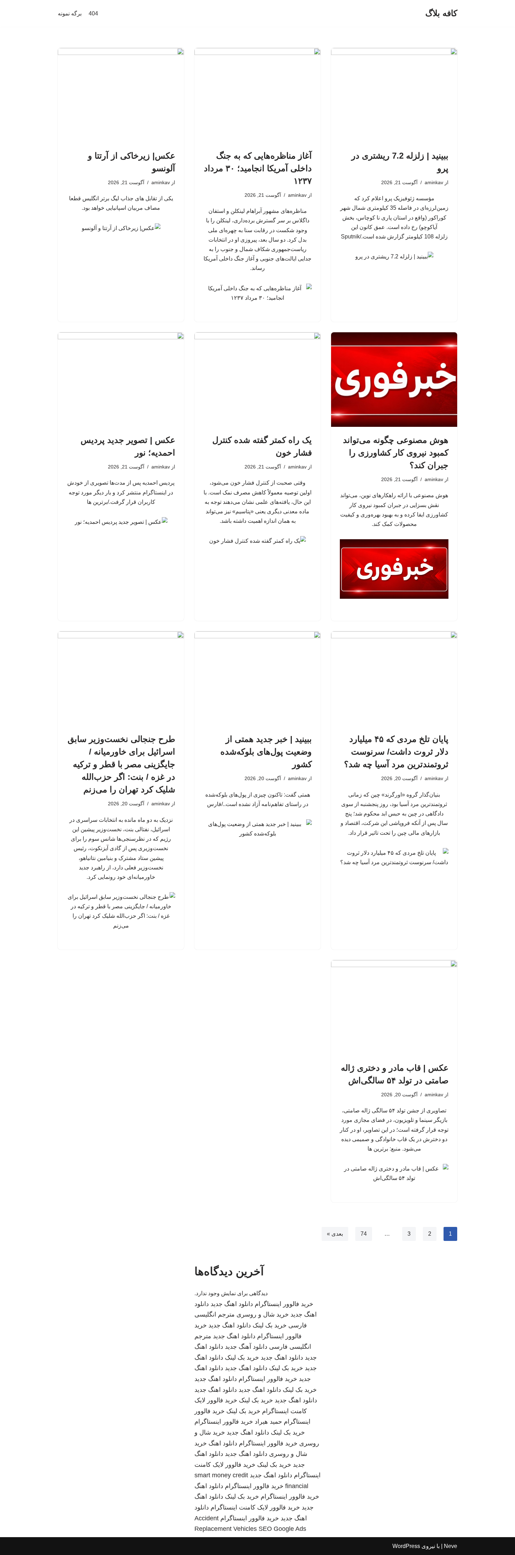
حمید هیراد (268, 1421)
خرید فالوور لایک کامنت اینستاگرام (255, 1507)
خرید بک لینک (270, 1325)
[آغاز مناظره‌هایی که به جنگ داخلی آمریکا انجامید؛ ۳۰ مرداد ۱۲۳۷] (257, 95)
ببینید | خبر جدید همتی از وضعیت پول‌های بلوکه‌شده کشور (266, 751)
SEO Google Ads (282, 1528)
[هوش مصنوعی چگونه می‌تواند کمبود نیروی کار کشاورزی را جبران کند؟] (394, 379)
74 (363, 1234)
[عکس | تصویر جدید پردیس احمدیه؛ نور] (121, 379)
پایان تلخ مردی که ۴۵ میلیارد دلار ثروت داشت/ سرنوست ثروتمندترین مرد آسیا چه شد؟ (396, 751)
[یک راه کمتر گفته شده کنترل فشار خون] (257, 379)
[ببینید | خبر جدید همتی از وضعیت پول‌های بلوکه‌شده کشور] (257, 678)
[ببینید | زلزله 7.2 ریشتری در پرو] (394, 95)
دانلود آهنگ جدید (246, 1346)
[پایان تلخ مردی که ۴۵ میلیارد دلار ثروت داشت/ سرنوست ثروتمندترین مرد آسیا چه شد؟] (394, 678)
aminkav (434, 182)
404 (93, 13)
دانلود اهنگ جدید (232, 1303)
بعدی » (335, 1234)
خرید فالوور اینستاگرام (284, 1303)
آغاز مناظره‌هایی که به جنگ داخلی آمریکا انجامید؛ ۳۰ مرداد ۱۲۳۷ (258, 168)
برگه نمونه (70, 13)
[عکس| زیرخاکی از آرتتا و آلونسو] (121, 95)
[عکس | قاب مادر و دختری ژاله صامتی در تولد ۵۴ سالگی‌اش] (394, 1007)
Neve (450, 1546)
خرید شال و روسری (262, 1314)
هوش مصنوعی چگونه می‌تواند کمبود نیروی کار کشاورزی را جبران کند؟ (395, 452)
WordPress (406, 1546)
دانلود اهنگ (222, 1443)
